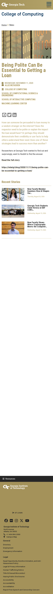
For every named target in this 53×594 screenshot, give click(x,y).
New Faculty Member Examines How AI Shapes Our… (38, 191)
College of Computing (22, 14)
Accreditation (8, 586)
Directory (7, 545)
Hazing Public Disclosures (14, 576)
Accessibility (8, 580)
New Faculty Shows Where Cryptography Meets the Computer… (37, 224)
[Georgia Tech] (15, 487)
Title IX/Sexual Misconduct (14, 573)
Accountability (9, 583)
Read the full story (11, 160)
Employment (8, 548)
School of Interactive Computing (19, 99)
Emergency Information (12, 551)
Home (4, 25)
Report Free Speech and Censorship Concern (21, 590)
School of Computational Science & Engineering (20, 94)
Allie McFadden (12, 85)
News (11, 25)
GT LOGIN (19, 513)
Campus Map (11, 537)
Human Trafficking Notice (13, 570)
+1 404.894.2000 (13, 534)
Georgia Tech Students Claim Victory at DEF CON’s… (37, 208)
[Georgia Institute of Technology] (13, 3)
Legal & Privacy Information (14, 566)
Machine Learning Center (14, 103)
